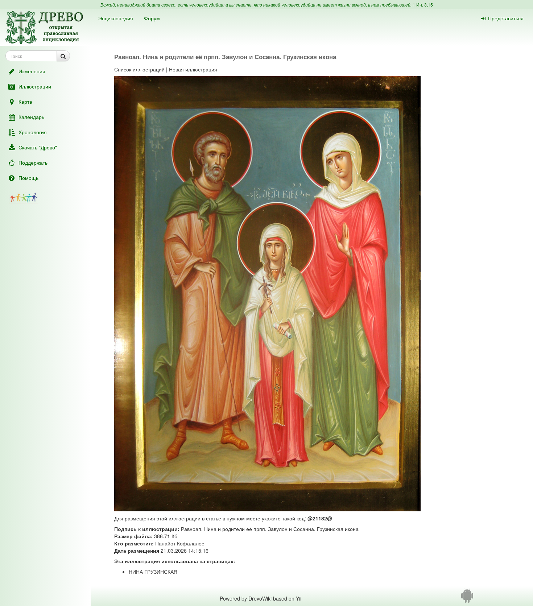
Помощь (28, 177)
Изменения (31, 71)
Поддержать (32, 162)
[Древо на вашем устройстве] (467, 598)
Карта (25, 101)
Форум (152, 18)
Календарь (31, 116)
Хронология (32, 132)
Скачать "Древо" (37, 147)
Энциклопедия (115, 18)
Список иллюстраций (139, 69)
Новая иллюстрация (193, 69)
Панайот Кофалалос (179, 543)
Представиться (506, 18)
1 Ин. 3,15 (423, 4)
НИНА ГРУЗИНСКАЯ (153, 571)
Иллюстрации (34, 86)
